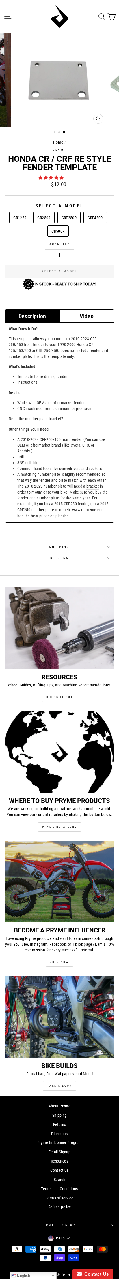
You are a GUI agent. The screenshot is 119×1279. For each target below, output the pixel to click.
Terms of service (59, 1198)
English (23, 1275)
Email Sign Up (59, 1225)
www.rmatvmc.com (88, 509)
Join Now (59, 962)
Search (59, 1179)
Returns (59, 558)
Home (58, 142)
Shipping (59, 547)
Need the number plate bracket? (36, 418)
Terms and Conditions (59, 1188)
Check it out (59, 697)
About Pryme (59, 1106)
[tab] (32, 316)
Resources (59, 1161)
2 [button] (59, 132)
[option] (59, 80)
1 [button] (55, 132)
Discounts (59, 1133)
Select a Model (60, 205)
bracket (92, 486)
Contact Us (59, 1170)
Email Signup (59, 1152)
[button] (51, 177)
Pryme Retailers (59, 826)
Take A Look (59, 1085)
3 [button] (64, 132)
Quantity (59, 244)
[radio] (19, 217)
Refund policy (59, 1207)
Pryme (59, 150)
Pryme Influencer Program (59, 1142)
